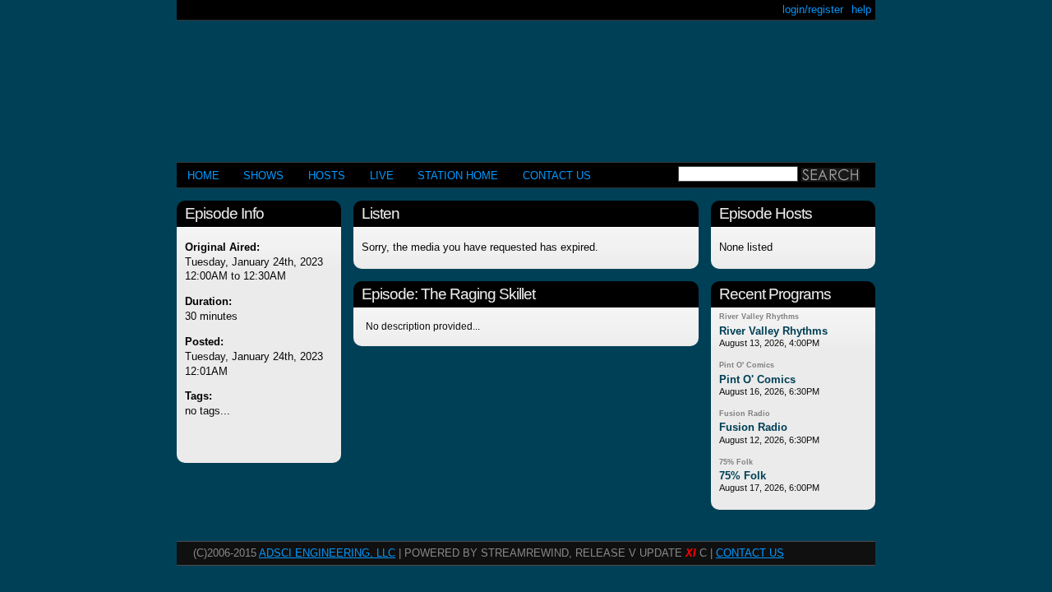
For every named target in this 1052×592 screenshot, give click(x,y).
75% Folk (736, 462)
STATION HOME (458, 175)
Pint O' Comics (746, 365)
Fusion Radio (744, 413)
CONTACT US (557, 175)
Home (203, 175)
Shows (263, 175)
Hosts (326, 175)
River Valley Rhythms (759, 316)
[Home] (526, 84)
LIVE (382, 175)
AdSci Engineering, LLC (327, 553)
